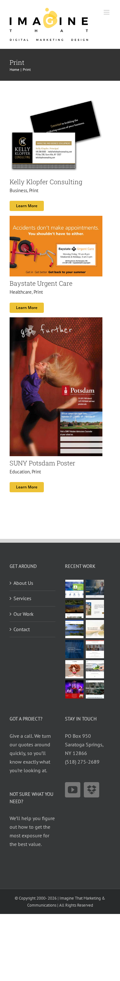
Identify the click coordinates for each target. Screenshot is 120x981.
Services (22, 598)
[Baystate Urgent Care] (56, 220)
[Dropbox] (91, 789)
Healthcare (21, 292)
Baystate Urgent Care (41, 283)
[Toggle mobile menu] (107, 12)
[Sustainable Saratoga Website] (95, 669)
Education (20, 472)
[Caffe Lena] (74, 689)
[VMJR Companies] (95, 609)
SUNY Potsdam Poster (42, 463)
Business (18, 190)
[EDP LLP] (74, 609)
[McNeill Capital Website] (74, 649)
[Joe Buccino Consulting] (95, 589)
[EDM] (95, 689)
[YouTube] (72, 789)
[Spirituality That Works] (95, 629)
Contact (21, 629)
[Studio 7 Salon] (74, 669)
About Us (23, 583)
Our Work (23, 614)
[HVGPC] (74, 629)
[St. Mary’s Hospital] (74, 589)
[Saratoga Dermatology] (95, 649)
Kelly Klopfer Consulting (46, 181)
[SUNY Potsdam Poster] (56, 321)
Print (33, 190)
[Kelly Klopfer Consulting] (56, 101)
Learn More (26, 205)
